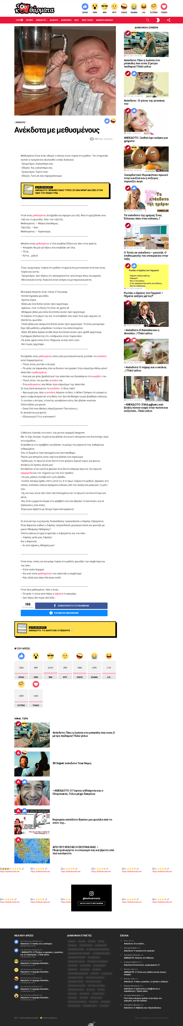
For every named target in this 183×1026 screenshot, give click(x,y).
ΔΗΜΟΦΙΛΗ (66, 20)
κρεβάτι (97, 376)
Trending (18, 724)
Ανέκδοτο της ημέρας (98, 961)
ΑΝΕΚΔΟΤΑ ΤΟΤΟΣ (77, 957)
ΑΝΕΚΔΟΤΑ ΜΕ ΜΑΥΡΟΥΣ (99, 949)
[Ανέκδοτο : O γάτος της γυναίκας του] (146, 84)
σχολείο (106, 1001)
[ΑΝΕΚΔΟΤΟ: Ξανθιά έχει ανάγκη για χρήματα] (146, 122)
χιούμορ (105, 1005)
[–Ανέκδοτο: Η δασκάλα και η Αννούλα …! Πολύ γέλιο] (146, 314)
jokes (82, 941)
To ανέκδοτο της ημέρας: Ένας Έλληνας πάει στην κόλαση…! (143, 216)
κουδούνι (102, 356)
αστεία (92, 989)
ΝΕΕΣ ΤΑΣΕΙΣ (87, 20)
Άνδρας (73, 945)
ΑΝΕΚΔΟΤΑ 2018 (76, 949)
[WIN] (24, 724)
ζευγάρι (73, 997)
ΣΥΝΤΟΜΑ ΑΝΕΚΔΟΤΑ (79, 973)
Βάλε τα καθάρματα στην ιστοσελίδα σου (152, 1018)
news (92, 941)
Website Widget (104, 20)
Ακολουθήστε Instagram (91, 903)
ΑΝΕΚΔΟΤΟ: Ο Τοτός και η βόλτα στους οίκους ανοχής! (145, 973)
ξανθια (84, 997)
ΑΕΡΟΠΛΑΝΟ (87, 945)
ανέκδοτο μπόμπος (96, 977)
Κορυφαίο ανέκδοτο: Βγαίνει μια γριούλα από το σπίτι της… (82, 821)
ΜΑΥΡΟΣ (73, 969)
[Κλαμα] (134, 303)
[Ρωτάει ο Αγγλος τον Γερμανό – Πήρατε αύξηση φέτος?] (146, 277)
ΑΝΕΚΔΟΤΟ (95, 957)
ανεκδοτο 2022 (76, 981)
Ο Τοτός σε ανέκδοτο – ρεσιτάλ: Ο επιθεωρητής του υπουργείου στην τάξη (146, 256)
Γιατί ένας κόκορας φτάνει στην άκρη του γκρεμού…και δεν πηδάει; (143, 999)
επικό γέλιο (99, 993)
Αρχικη (29, 20)
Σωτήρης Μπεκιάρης (132, 995)
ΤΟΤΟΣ (95, 973)
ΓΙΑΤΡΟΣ (73, 965)
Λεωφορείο (100, 965)
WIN (104, 12)
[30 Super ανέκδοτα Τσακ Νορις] (32, 764)
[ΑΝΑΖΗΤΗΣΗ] (143, 20)
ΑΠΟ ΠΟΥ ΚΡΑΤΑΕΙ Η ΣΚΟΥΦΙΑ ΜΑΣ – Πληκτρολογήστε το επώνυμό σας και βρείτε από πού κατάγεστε (83, 850)
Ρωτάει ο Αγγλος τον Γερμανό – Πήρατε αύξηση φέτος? (143, 294)
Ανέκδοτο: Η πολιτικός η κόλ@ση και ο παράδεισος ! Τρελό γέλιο (142, 989)
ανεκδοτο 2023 (94, 981)
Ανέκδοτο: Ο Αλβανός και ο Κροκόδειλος (142, 1007)
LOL (143, 12)
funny (72, 941)
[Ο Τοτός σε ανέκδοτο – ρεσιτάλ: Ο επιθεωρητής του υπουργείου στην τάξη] (146, 236)
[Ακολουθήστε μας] (164, 20)
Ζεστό (18, 753)
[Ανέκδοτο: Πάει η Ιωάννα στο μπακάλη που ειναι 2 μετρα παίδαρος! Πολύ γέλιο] (32, 735)
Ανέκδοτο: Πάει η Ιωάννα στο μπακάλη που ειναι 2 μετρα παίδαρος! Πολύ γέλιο (84, 734)
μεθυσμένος (39, 215)
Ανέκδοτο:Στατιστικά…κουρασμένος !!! (142, 964)
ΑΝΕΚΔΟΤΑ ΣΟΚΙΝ (102, 953)
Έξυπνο (154, 12)
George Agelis (130, 948)
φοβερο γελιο (91, 1005)
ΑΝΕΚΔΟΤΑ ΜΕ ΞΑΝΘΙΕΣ (80, 953)
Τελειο (164, 12)
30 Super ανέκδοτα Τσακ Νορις (72, 763)
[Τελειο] (134, 340)
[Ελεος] (113, 121)
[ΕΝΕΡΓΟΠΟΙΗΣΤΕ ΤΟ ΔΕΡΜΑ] (153, 20)
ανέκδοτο (108, 973)
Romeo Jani (129, 969)
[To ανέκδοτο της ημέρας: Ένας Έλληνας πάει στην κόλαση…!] (146, 199)
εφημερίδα (27, 472)
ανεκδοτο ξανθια (97, 985)
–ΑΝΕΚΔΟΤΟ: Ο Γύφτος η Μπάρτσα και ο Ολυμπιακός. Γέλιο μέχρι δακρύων (78, 792)
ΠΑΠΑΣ (98, 969)
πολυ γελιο (97, 997)
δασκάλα (85, 993)
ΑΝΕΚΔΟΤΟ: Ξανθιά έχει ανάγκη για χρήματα (146, 139)
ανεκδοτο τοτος (77, 989)
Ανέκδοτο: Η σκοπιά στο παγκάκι (139, 950)
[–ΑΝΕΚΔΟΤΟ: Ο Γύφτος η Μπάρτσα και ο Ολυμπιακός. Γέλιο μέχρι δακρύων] (32, 793)
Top (19, 20)
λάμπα (58, 593)
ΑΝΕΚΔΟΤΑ (101, 945)
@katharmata (91, 898)
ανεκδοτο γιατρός (77, 985)
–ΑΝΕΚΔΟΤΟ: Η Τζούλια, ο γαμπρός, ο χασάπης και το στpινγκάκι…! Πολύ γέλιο (41, 953)
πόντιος (95, 1001)
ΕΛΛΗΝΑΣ (86, 965)
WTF (114, 12)
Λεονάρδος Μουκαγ (132, 955)
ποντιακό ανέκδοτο (78, 1001)
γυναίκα (53, 380)
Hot (76, 20)
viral (102, 941)
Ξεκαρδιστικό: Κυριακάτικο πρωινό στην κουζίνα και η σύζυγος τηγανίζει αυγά (146, 178)
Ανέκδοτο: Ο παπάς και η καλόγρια (36, 943)
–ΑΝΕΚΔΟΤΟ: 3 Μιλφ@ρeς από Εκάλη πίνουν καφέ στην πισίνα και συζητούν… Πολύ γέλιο (146, 408)
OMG (95, 12)
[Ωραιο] (107, 121)
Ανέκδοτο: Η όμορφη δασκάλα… (34, 963)
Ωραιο (85, 12)
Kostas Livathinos (131, 962)
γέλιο (102, 989)
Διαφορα (54, 20)
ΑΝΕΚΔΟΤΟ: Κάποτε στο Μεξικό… (139, 957)
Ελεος (124, 12)
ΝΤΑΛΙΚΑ (85, 969)
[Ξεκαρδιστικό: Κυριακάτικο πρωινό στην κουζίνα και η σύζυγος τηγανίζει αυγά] (146, 159)
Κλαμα (134, 12)
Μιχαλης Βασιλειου (131, 986)
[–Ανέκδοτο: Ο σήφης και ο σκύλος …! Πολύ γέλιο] (146, 351)
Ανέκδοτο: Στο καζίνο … (134, 943)
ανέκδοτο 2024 (76, 977)
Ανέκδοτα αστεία (77, 961)
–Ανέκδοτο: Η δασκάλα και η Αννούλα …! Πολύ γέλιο (141, 331)
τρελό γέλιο (75, 1005)
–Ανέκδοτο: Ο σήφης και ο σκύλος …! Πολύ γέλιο (145, 368)
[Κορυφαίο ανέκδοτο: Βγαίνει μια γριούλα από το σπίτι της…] (32, 822)
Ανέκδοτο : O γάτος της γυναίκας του (144, 102)
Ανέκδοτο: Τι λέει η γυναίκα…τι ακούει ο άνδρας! (146, 981)
